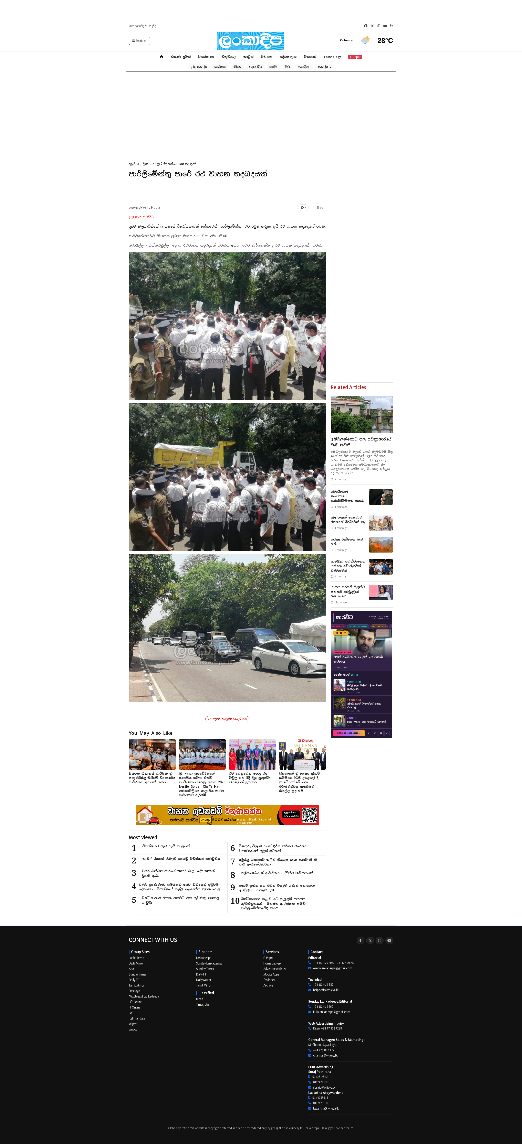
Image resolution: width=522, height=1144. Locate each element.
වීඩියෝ (266, 57)
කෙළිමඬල (220, 66)
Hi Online (134, 1007)
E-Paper (355, 57)
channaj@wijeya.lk (325, 1055)
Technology (332, 57)
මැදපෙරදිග (255, 66)
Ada (131, 969)
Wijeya (133, 1024)
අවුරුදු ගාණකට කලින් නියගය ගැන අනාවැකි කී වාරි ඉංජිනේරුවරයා (278, 862)
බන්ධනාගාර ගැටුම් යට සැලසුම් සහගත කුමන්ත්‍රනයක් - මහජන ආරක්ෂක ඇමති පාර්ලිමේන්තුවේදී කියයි (273, 903)
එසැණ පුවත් (181, 57)
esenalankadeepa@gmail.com (332, 968)
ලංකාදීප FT (304, 66)
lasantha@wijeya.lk (326, 1108)
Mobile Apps (271, 974)
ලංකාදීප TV (324, 66)
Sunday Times (138, 974)
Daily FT (134, 980)
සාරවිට (273, 66)
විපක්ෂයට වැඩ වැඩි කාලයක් (166, 846)
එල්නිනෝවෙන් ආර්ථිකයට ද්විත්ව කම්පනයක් (277, 873)
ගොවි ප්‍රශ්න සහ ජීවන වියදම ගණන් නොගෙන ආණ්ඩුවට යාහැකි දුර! (277, 888)
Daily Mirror (136, 963)
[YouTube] (389, 940)
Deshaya (134, 991)
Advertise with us (274, 969)
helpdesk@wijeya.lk (325, 990)
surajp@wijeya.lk (324, 1087)
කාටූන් (248, 57)
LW (131, 1013)
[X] (370, 940)
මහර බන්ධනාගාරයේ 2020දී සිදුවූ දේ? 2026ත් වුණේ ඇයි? (178, 873)
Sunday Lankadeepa (209, 963)
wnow (133, 1029)
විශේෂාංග (206, 57)
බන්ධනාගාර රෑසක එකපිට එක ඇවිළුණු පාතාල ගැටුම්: (180, 900)
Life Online (135, 1002)
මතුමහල (228, 57)
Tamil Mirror (136, 985)
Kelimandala (137, 1018)
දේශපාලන (288, 57)
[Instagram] (380, 940)
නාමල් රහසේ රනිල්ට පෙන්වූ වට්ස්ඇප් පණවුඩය (181, 859)
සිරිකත (237, 66)
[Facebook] (360, 940)
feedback (269, 980)
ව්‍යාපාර (310, 57)
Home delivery (272, 963)
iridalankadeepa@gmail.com (331, 1012)
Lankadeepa (136, 958)
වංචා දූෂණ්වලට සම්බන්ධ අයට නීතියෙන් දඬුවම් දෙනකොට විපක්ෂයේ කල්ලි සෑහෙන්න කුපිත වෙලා (180, 887)
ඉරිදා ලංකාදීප (199, 66)
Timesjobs (202, 1004)
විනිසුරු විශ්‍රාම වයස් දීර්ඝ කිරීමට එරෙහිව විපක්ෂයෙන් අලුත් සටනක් (273, 848)
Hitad (199, 999)
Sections (141, 41)
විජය (288, 66)
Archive (268, 985)
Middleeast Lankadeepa (144, 996)
